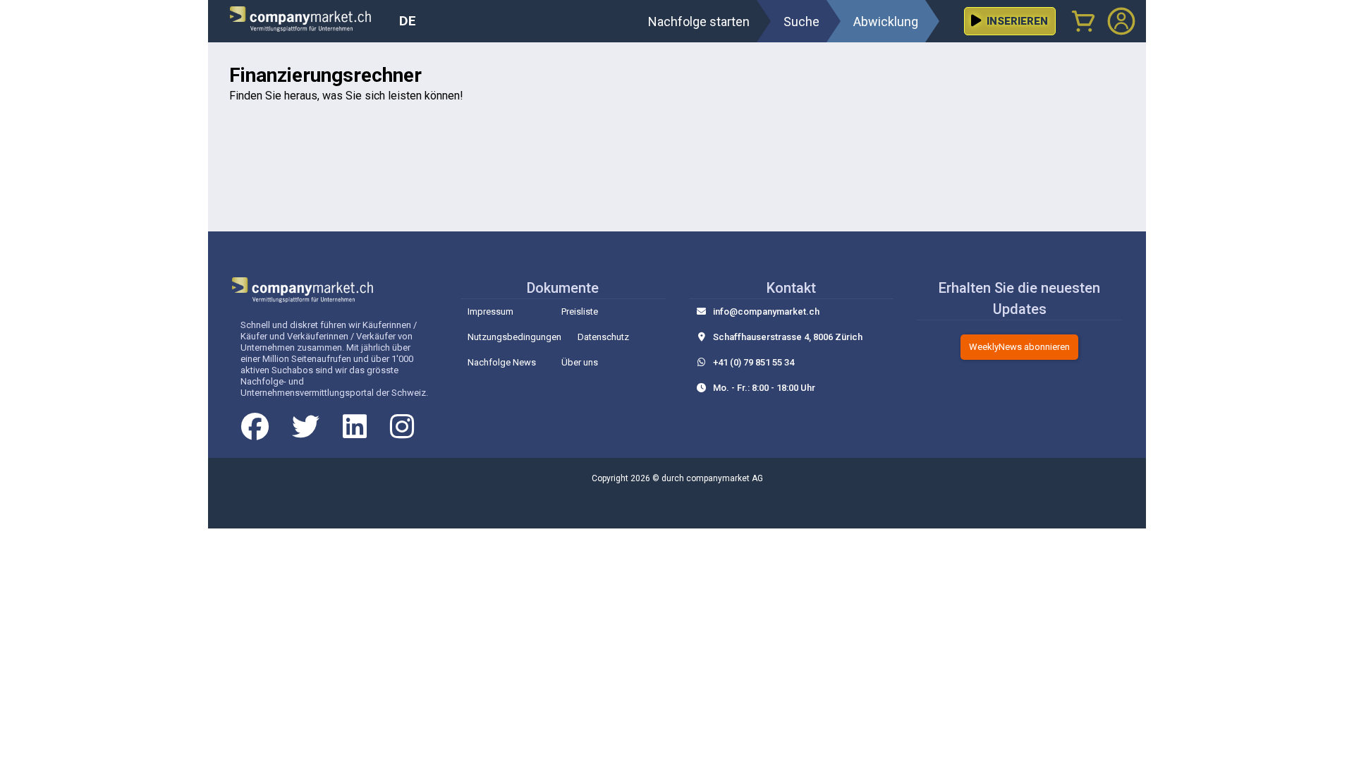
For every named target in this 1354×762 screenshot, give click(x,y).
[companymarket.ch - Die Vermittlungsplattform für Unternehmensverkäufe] (309, 21)
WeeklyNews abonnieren (1019, 346)
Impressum (490, 311)
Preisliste (579, 311)
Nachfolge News (502, 362)
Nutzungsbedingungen (514, 337)
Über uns (579, 362)
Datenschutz (603, 337)
